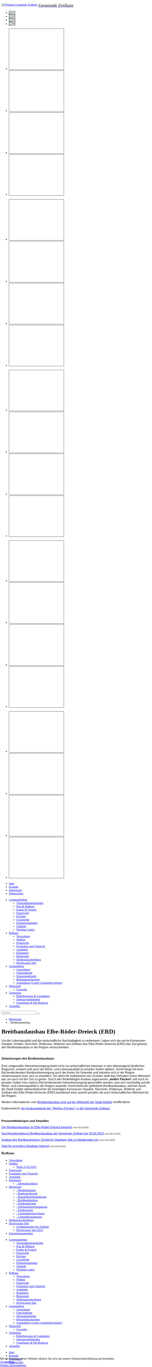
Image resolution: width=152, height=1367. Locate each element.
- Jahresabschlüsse (27, 1183)
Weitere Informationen (13, 1365)
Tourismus (15, 992)
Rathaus (13, 933)
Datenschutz (16, 893)
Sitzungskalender (26, 976)
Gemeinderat (16, 966)
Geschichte (22, 919)
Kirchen (21, 916)
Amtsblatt (22, 949)
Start (11, 883)
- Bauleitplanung (26, 1190)
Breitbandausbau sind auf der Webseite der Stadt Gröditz (74, 1102)
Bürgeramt (22, 956)
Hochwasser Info (26, 962)
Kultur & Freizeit (26, 909)
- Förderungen (24, 1210)
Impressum (15, 890)
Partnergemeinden (26, 923)
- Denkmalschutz (26, 1203)
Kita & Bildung (25, 906)
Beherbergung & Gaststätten (32, 996)
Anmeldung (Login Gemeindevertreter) (39, 982)
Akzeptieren (7, 1361)
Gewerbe (21, 989)
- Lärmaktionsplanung (29, 1216)
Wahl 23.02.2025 (26, 1166)
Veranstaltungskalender (29, 903)
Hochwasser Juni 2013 (29, 1230)
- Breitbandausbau (27, 1200)
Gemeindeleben (18, 899)
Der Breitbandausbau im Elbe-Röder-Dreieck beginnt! (36, 1127)
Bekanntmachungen (28, 979)
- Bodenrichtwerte (26, 1193)
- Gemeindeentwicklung (30, 1213)
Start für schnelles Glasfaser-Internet (25, 1146)
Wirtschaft (15, 986)
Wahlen (20, 939)
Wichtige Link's (25, 929)
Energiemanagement (21, 1233)
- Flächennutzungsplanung (31, 1206)
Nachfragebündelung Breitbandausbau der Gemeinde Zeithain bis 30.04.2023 (52, 1133)
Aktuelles (14, 1006)
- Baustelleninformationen (31, 1196)
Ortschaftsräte (24, 972)
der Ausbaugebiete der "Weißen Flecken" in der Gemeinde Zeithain (65, 1108)
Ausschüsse (23, 969)
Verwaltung (23, 936)
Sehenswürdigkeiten (28, 999)
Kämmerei (22, 952)
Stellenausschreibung (28, 959)
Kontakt (13, 886)
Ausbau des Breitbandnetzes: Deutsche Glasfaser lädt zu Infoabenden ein (49, 1139)
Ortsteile (21, 926)
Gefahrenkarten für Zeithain (32, 1226)
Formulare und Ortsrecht (30, 946)
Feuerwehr (22, 913)
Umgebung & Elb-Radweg (32, 1002)
